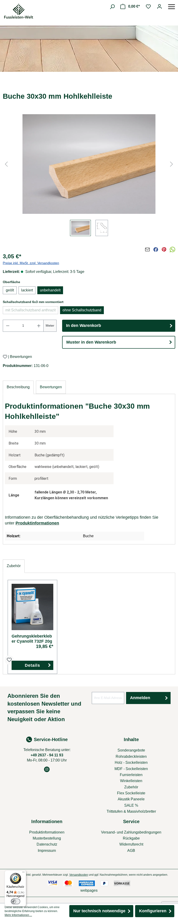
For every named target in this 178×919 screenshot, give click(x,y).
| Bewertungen (20, 357)
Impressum (47, 851)
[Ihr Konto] (159, 6)
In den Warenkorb (83, 325)
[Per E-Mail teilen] (147, 249)
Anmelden (140, 697)
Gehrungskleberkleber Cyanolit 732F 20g (32, 639)
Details (32, 665)
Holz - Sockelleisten (131, 762)
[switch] (15, 901)
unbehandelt (50, 290)
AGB (131, 851)
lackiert (27, 290)
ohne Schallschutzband (82, 310)
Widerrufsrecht (131, 844)
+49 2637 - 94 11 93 (47, 755)
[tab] (18, 387)
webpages (89, 890)
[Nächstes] (171, 164)
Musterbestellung (47, 838)
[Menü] (171, 6)
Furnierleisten (131, 775)
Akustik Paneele (131, 799)
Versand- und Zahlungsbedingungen (131, 832)
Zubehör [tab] (14, 566)
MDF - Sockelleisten (131, 769)
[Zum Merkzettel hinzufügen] (5, 356)
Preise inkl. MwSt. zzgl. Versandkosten (31, 263)
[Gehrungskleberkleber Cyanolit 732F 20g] (32, 607)
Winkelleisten (131, 781)
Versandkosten (78, 874)
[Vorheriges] (6, 164)
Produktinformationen (37, 523)
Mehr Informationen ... (18, 915)
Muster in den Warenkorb (91, 342)
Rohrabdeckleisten (131, 756)
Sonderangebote (131, 750)
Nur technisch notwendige (99, 911)
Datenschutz (47, 844)
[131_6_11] (88, 164)
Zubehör (131, 787)
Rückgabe (131, 838)
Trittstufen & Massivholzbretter (131, 811)
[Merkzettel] (148, 6)
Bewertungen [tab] (51, 387)
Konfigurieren (152, 911)
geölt (10, 290)
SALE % (131, 805)
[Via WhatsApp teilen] (172, 249)
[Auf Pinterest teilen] (164, 249)
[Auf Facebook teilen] (156, 249)
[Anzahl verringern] (8, 326)
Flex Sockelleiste (131, 793)
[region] (89, 176)
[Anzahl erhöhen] (39, 326)
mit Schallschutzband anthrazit (31, 311)
